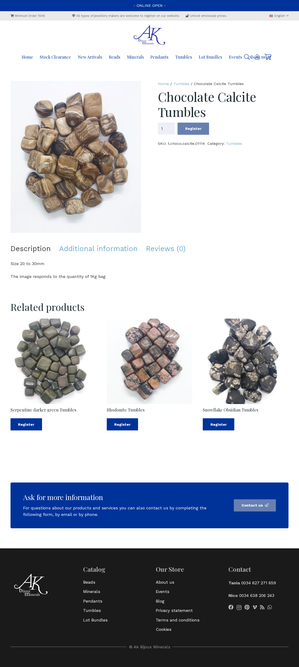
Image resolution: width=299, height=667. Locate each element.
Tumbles (181, 84)
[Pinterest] (247, 607)
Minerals (91, 591)
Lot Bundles (95, 619)
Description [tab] (31, 249)
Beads (89, 582)
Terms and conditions (177, 619)
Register (193, 128)
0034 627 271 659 (258, 582)
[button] (279, 16)
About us (165, 582)
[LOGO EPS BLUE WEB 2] (149, 35)
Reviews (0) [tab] (165, 249)
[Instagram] (239, 607)
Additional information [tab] (98, 249)
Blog (160, 601)
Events (162, 591)
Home (163, 84)
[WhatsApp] (269, 607)
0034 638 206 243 (256, 595)
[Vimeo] (255, 607)
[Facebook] (231, 607)
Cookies (163, 629)
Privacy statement (174, 610)
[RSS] (262, 607)
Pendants (92, 601)
